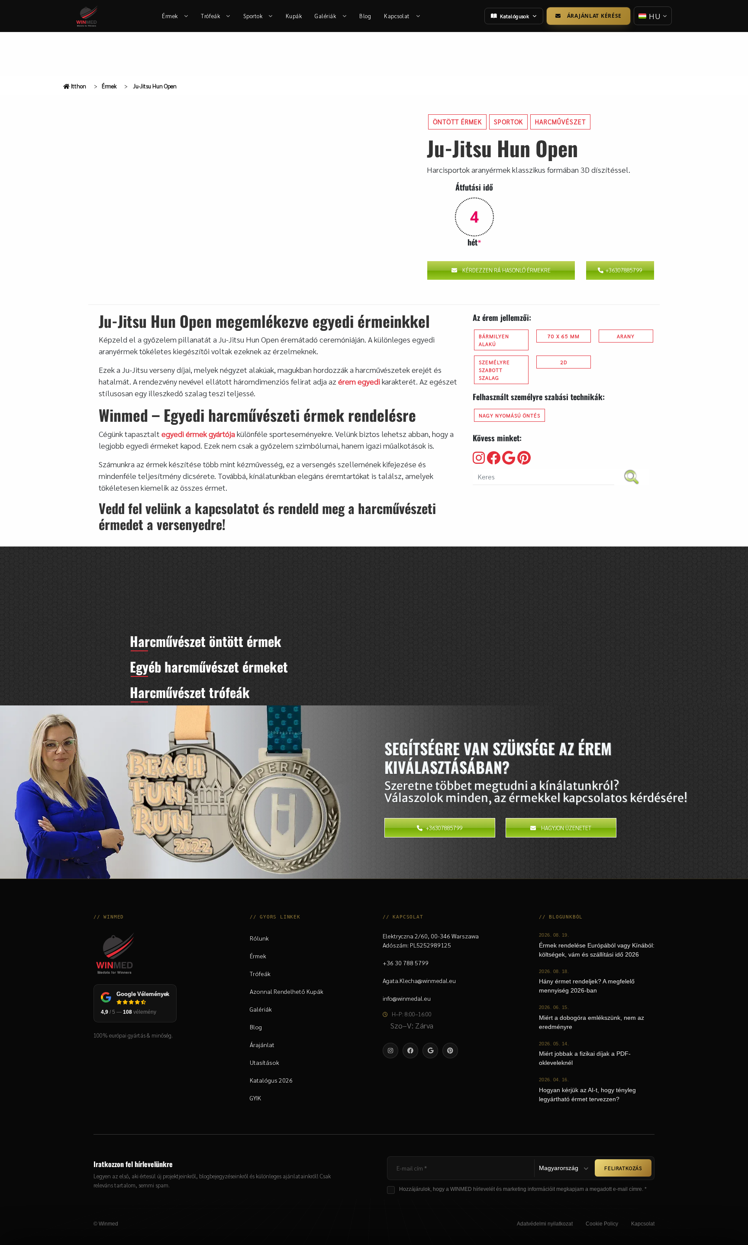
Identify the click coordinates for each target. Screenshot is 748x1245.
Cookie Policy (602, 1224)
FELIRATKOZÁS (623, 1167)
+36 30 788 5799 (406, 963)
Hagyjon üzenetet (566, 827)
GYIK (255, 1098)
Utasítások (264, 1062)
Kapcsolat (397, 15)
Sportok (253, 15)
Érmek (170, 15)
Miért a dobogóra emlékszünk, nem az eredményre (591, 1022)
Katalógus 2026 (271, 1080)
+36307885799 (624, 270)
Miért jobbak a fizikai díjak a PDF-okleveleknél (585, 1058)
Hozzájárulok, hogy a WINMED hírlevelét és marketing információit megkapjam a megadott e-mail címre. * (523, 1189)
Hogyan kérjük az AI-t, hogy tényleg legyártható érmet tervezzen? (587, 1095)
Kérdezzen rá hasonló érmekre (506, 270)
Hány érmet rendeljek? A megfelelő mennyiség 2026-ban (587, 986)
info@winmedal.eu (407, 998)
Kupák (294, 15)
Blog (365, 15)
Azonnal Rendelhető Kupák (286, 991)
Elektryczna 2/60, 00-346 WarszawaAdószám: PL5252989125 (431, 940)
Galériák (325, 15)
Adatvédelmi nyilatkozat (545, 1224)
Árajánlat (262, 1044)
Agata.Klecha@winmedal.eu (419, 980)
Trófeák (210, 15)
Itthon (78, 86)
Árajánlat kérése (594, 15)
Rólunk (259, 938)
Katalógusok (514, 16)
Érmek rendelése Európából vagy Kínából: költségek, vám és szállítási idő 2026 (596, 950)
